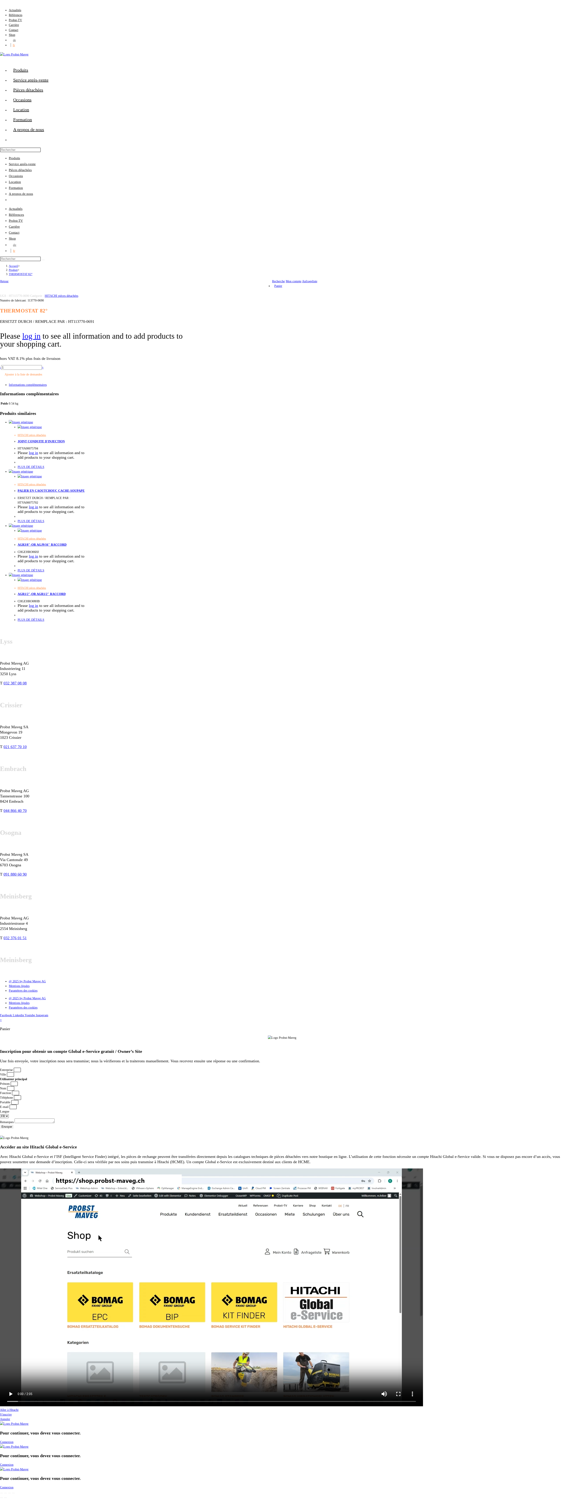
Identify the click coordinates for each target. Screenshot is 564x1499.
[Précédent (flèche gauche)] (1, 1497)
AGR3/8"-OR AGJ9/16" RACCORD (42, 544)
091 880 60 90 (15, 874)
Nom (3, 1088)
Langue (4, 1111)
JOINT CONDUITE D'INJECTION (41, 441)
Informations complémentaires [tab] (28, 384)
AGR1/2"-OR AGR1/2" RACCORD (42, 594)
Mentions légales (19, 986)
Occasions (16, 176)
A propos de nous (21, 194)
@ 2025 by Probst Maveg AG (27, 981)
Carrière (14, 25)
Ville (3, 1074)
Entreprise (7, 1070)
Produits (14, 158)
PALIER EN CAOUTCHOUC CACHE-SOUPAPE (51, 490)
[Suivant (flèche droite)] (5, 1497)
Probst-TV (15, 20)
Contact (13, 30)
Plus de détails (31, 467)
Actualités (15, 10)
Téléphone (7, 1097)
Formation (16, 188)
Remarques (7, 1122)
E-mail (4, 1107)
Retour (4, 281)
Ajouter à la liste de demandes (23, 374)
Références (15, 15)
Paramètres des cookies (23, 990)
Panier (278, 286)
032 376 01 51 (15, 938)
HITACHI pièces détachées (61, 296)
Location (15, 182)
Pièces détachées (20, 170)
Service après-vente (22, 164)
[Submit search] (43, 259)
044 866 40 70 (15, 810)
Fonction (6, 1093)
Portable (5, 1102)
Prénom (5, 1083)
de (14, 40)
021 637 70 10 (15, 747)
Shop (12, 35)
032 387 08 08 (15, 683)
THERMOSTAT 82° (20, 274)
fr (14, 45)
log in (31, 336)
